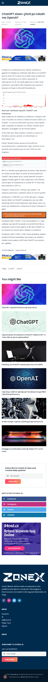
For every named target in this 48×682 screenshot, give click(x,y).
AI (2, 617)
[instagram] (9, 600)
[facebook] (4, 600)
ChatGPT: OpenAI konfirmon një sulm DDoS (19, 307)
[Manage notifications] (5, 677)
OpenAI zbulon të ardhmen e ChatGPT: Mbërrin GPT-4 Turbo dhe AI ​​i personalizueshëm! (24, 336)
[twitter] (14, 600)
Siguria (4, 626)
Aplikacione (6, 620)
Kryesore (5, 614)
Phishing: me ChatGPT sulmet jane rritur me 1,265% (22, 364)
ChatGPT (40, 22)
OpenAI (32, 24)
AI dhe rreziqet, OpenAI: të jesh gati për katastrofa (22, 421)
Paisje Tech (6, 623)
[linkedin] (19, 600)
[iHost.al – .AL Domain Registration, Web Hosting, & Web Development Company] (21, 539)
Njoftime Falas (33, 677)
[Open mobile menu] (3, 3)
